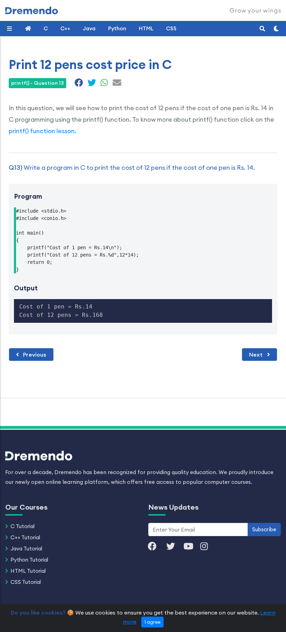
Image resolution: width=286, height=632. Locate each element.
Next (256, 354)
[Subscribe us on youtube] (191, 547)
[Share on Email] (116, 83)
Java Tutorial (26, 548)
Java (89, 28)
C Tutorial (22, 526)
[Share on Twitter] (92, 83)
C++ (65, 28)
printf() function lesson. (42, 131)
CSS (171, 28)
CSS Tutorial (25, 582)
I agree (152, 622)
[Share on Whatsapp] (104, 83)
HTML (146, 28)
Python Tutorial (29, 559)
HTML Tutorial (28, 571)
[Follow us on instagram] (207, 547)
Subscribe (264, 529)
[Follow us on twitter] (174, 547)
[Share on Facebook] (79, 83)
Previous (34, 354)
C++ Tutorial (25, 537)
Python (117, 28)
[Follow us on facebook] (155, 547)
